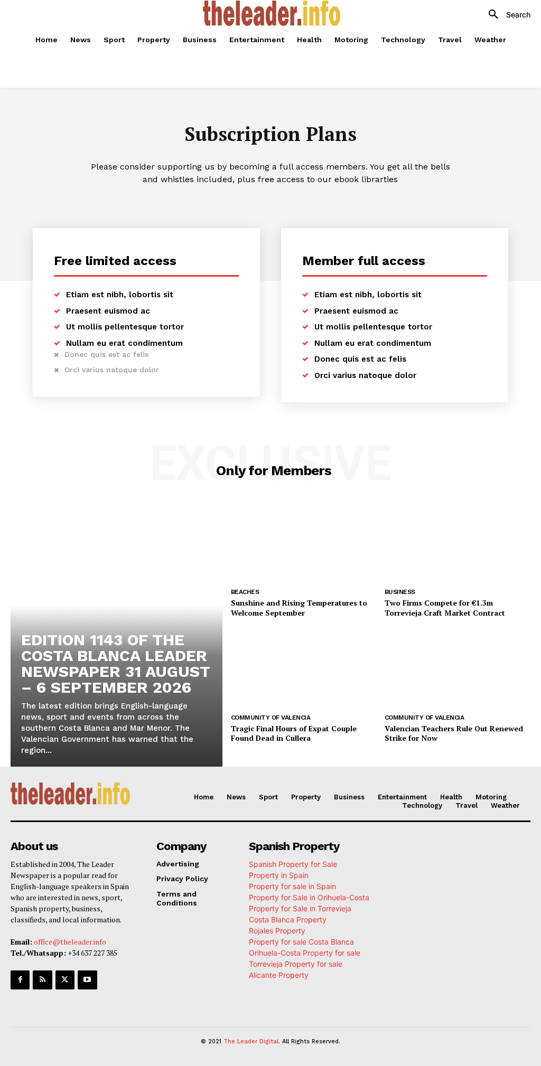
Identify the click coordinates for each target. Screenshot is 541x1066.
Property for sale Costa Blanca (301, 941)
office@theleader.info (70, 942)
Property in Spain (279, 875)
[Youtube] (87, 979)
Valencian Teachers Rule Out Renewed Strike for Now (454, 733)
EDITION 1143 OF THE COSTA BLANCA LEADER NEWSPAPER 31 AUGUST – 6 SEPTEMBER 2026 (115, 663)
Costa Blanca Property (288, 919)
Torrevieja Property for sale (295, 963)
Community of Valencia (271, 717)
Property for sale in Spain (292, 886)
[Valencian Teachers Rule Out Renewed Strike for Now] (457, 667)
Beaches (245, 592)
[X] (64, 979)
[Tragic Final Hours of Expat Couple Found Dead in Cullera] (304, 667)
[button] (505, 14)
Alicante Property (279, 974)
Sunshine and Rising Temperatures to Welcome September (299, 607)
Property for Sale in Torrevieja (300, 908)
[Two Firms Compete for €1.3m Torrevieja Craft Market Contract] (457, 542)
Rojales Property (277, 930)
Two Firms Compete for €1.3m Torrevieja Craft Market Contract (445, 607)
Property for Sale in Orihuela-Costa (309, 897)
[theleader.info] (272, 13)
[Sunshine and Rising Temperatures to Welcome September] (304, 542)
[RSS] (42, 979)
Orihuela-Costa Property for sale (304, 952)
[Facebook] (20, 979)
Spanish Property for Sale (293, 864)
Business (400, 592)
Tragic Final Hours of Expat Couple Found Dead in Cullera (294, 733)
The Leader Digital (250, 1041)
